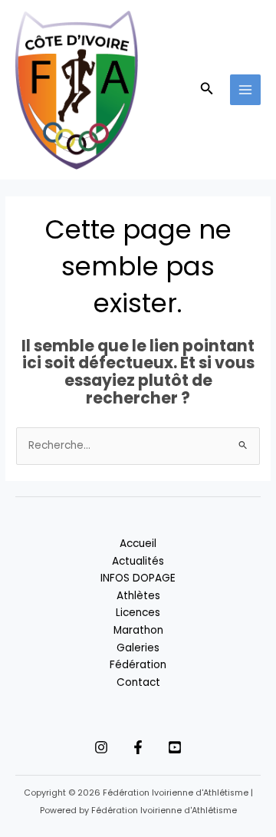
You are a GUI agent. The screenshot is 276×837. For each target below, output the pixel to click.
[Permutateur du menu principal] (245, 90)
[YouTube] (175, 747)
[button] (207, 90)
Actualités (138, 561)
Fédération (138, 664)
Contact (138, 682)
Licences (138, 612)
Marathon (138, 630)
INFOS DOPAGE (138, 578)
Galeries (138, 648)
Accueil (138, 543)
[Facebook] (138, 747)
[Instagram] (101, 747)
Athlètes (138, 595)
